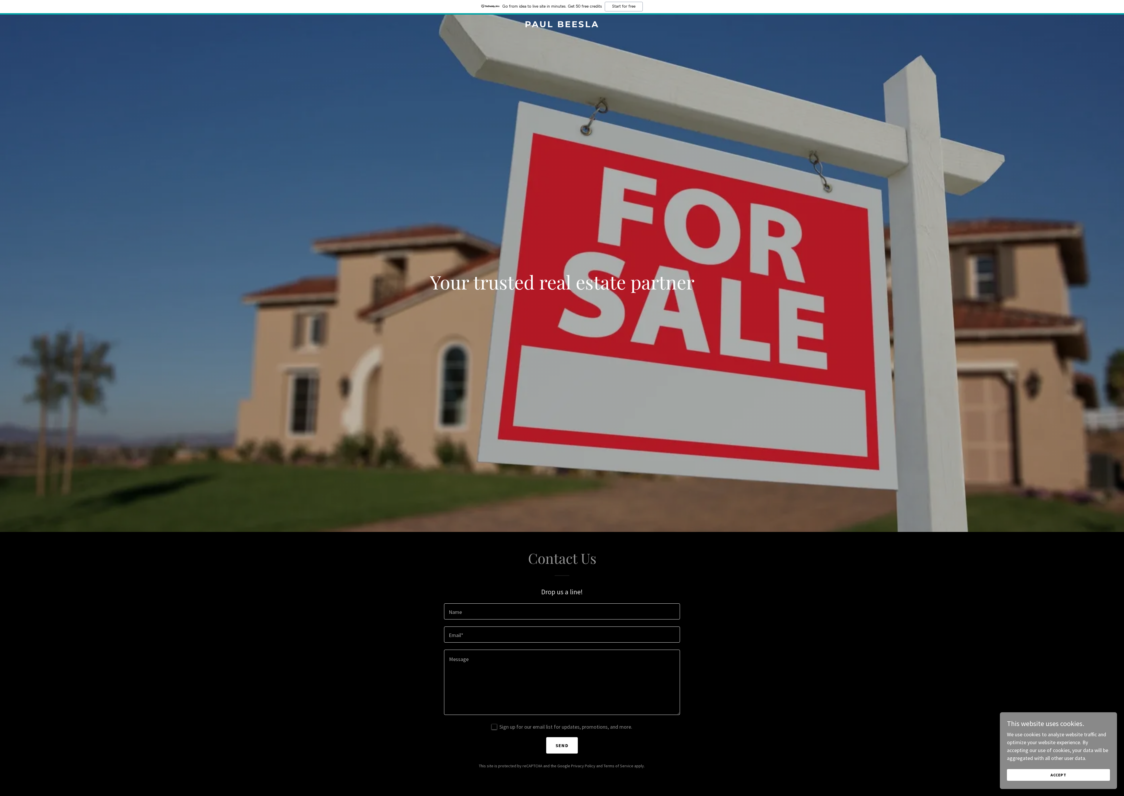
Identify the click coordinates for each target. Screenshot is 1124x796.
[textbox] (562, 611)
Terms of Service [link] (618, 765)
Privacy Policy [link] (583, 765)
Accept (1058, 775)
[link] (562, 25)
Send (562, 745)
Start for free (623, 6)
